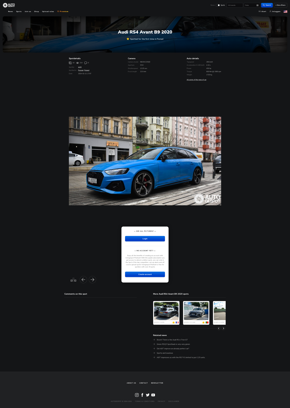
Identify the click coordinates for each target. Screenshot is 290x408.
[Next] (223, 328)
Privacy (161, 401)
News (213, 5)
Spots (223, 5)
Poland (86, 70)
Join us (28, 11)
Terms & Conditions (145, 401)
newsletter (157, 383)
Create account (145, 274)
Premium (63, 11)
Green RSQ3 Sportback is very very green (173, 344)
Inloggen (276, 11)
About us (131, 383)
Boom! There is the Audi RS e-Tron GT (172, 340)
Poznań (80, 70)
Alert (263, 11)
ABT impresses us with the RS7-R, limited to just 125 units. (181, 357)
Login (145, 238)
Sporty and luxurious (165, 353)
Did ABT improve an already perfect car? (173, 348)
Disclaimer (173, 401)
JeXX (80, 67)
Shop (36, 11)
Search (268, 5)
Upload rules (48, 11)
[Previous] (219, 328)
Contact (143, 383)
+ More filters (280, 5)
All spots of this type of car (196, 80)
